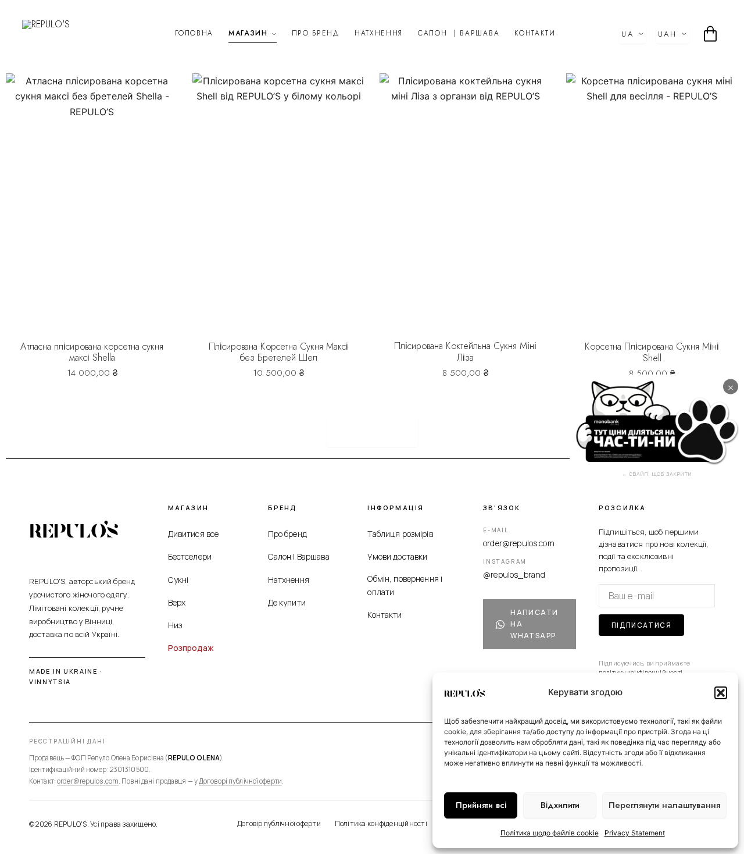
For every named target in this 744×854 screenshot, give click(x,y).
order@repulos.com (519, 543)
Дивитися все (193, 533)
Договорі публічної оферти (240, 781)
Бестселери (190, 556)
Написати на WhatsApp (534, 623)
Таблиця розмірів (399, 533)
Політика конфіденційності (381, 823)
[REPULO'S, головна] (67, 34)
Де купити (287, 602)
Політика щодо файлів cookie (549, 832)
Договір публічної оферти (279, 823)
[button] (721, 693)
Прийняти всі (481, 805)
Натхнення (379, 33)
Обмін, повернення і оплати (404, 585)
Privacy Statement (634, 832)
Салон (458, 33)
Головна (194, 33)
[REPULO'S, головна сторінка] (74, 529)
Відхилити (560, 805)
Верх (177, 602)
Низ (175, 625)
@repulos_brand (514, 574)
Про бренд (315, 33)
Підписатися (641, 625)
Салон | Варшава (299, 556)
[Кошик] (710, 33)
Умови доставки (397, 556)
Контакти (534, 33)
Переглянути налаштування (664, 805)
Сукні (178, 579)
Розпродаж (191, 647)
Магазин (248, 33)
